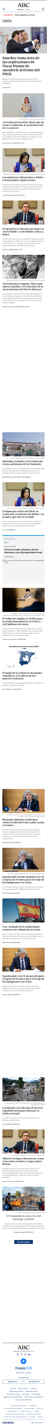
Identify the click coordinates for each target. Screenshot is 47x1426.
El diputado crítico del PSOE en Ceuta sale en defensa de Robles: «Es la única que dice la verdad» (23, 514)
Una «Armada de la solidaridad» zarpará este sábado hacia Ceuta (21, 928)
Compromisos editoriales (23, 1400)
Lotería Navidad (29, 1408)
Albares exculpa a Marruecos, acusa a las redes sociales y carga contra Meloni (23, 1161)
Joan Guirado (6, 195)
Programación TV (13, 1411)
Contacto (33, 1388)
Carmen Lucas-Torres (9, 639)
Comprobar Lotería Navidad (13, 1408)
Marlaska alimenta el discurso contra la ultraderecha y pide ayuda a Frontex (23, 822)
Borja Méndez (7, 842)
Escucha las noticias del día (15, 1414)
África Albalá (6, 893)
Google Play (35, 1382)
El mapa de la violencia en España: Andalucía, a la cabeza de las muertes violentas (22, 675)
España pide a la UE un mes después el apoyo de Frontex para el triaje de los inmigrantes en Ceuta (23, 978)
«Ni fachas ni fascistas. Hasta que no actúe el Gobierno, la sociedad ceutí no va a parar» (23, 125)
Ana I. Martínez (7, 689)
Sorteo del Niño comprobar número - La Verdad (19, 1417)
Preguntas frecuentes (33, 1414)
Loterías (36, 1411)
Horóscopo (39, 1408)
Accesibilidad (35, 1394)
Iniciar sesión (43, 9)
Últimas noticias (26, 1411)
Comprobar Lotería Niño (18, 1405)
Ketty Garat (6, 87)
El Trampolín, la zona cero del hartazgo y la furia (23, 1217)
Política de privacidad (16, 1391)
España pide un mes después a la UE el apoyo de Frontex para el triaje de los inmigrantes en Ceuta (23, 879)
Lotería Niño (33, 1405)
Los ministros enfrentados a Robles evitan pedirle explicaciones (23, 179)
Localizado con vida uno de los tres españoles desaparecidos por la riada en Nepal (22, 1110)
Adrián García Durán (9, 307)
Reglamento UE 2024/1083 (13, 1397)
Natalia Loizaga (19, 1232)
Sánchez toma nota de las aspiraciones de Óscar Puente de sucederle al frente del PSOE (21, 66)
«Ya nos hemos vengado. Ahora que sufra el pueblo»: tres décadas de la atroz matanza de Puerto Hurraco (22, 286)
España (7, 21)
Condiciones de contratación (33, 1397)
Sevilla (27, 9)
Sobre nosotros (23, 1388)
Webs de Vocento (37, 1423)
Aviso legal (25, 1394)
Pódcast (40, 1417)
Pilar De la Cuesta (8, 1181)
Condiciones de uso (13, 1394)
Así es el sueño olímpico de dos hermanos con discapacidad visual (23, 551)
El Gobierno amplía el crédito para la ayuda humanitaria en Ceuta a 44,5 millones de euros (22, 621)
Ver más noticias (23, 1242)
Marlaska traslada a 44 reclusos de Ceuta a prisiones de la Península (22, 463)
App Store (13, 1382)
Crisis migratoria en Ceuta (25, 15)
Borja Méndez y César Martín (12, 477)
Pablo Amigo (6, 942)
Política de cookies (31, 1391)
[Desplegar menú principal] (3, 9)
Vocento (13, 1388)
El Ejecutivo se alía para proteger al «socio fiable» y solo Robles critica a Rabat (23, 231)
